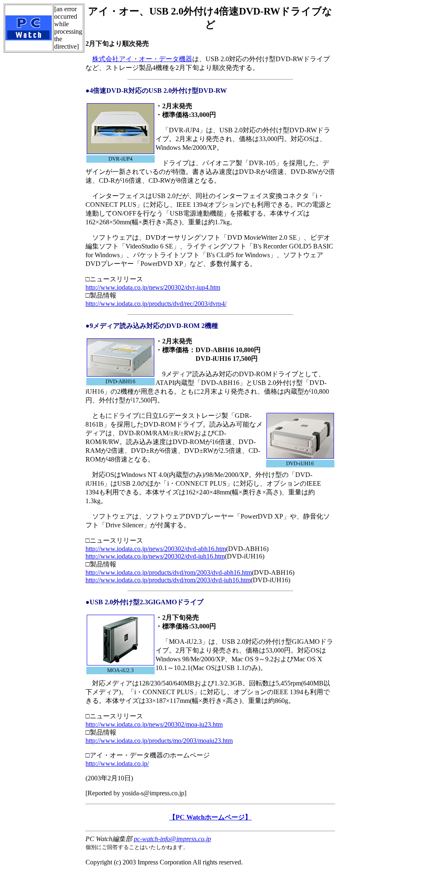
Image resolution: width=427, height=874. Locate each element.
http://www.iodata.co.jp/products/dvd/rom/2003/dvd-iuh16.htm (168, 579)
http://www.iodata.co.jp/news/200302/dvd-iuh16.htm (155, 556)
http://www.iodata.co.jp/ (117, 763)
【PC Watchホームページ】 (210, 817)
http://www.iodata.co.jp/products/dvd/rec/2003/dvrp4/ (155, 303)
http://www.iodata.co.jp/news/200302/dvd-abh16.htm (155, 548)
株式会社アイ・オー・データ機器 (142, 58)
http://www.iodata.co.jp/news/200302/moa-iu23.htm (154, 724)
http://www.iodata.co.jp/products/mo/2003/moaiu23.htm (159, 740)
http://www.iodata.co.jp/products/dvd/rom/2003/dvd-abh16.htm (168, 572)
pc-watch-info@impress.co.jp (172, 838)
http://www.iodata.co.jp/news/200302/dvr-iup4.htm (152, 287)
